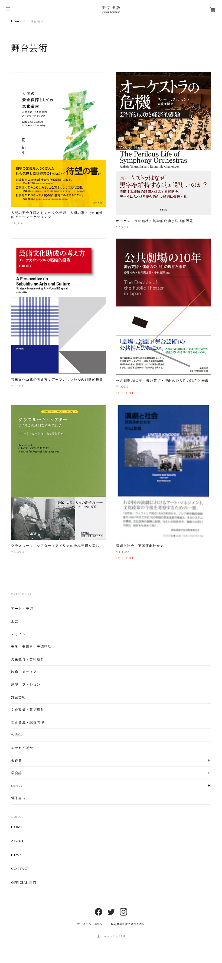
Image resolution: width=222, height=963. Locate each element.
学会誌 (16, 773)
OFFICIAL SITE (24, 882)
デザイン (18, 634)
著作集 (16, 760)
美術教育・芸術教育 (27, 659)
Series (17, 786)
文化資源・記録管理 (27, 722)
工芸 (14, 621)
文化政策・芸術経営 (27, 710)
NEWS (16, 855)
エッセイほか (22, 748)
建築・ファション (26, 684)
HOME (17, 827)
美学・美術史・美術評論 (31, 646)
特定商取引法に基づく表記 (128, 924)
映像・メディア (24, 672)
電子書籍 (18, 798)
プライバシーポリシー (91, 924)
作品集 (16, 735)
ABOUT (17, 841)
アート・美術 (22, 608)
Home (16, 21)
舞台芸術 (18, 697)
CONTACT (20, 869)
